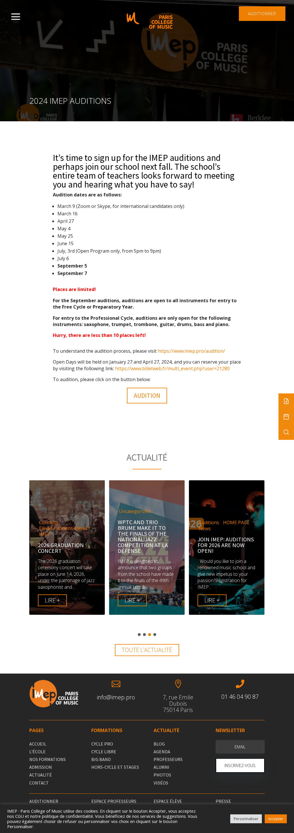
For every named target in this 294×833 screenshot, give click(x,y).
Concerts (48, 522)
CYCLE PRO (102, 744)
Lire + (52, 600)
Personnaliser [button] (246, 818)
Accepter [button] (275, 818)
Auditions (209, 522)
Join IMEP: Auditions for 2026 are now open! (226, 545)
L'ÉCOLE (37, 751)
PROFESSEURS (168, 759)
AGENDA (162, 751)
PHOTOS (162, 775)
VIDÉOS (161, 783)
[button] (139, 634)
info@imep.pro (116, 697)
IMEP (44, 534)
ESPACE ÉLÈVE (168, 801)
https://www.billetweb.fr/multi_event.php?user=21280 (172, 368)
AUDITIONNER (262, 13)
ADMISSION (40, 767)
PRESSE (223, 801)
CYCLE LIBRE (103, 751)
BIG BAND (101, 759)
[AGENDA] (286, 416)
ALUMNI (161, 767)
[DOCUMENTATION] (286, 401)
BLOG (159, 744)
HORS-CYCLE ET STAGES (115, 767)
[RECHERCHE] (286, 432)
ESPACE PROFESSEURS (113, 801)
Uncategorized (134, 511)
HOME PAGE (236, 522)
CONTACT (39, 783)
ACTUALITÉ (40, 775)
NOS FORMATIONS (47, 759)
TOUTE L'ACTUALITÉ (147, 650)
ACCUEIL (37, 744)
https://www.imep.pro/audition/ (191, 351)
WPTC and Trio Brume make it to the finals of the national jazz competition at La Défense (143, 536)
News (205, 528)
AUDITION (147, 395)
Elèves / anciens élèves (63, 528)
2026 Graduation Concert (61, 547)
